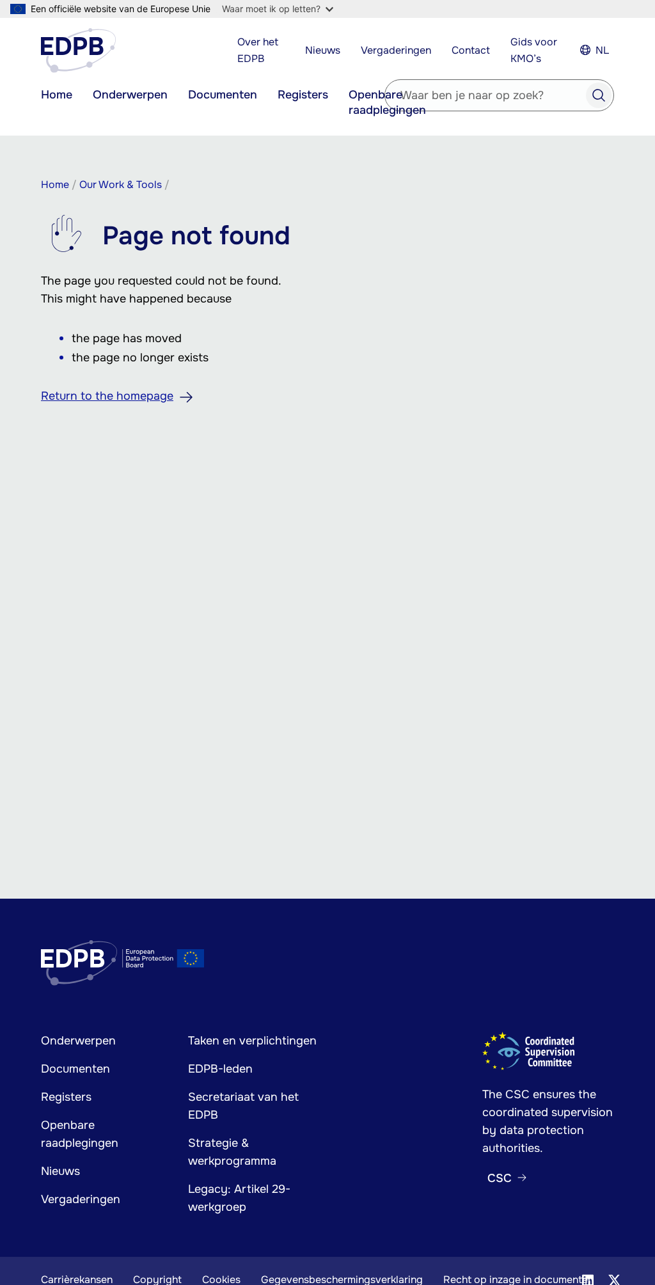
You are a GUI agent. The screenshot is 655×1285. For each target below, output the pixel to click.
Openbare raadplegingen (387, 102)
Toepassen (599, 95)
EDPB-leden (220, 1069)
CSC (499, 1178)
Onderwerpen (130, 95)
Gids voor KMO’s (533, 50)
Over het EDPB (257, 50)
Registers (303, 95)
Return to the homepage (107, 396)
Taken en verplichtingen (252, 1041)
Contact (471, 50)
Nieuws (322, 50)
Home (56, 95)
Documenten (222, 95)
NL (602, 50)
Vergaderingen (396, 50)
